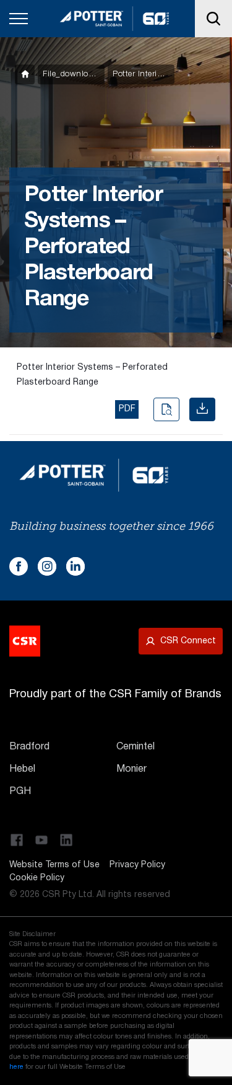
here (16, 1067)
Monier (131, 769)
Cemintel (135, 747)
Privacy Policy (137, 865)
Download (202, 409)
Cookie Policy (36, 878)
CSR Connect (188, 641)
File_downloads (72, 74)
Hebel (22, 769)
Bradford (29, 747)
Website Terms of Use (54, 865)
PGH (20, 791)
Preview (166, 409)
